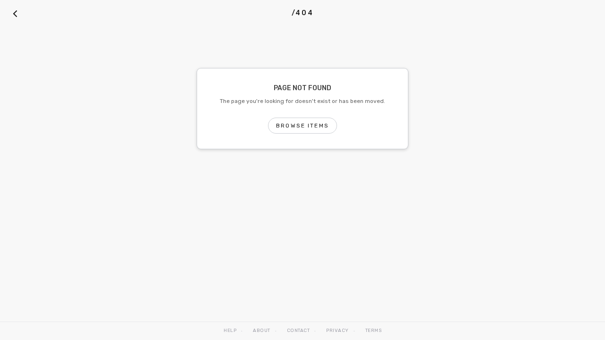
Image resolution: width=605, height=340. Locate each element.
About (261, 330)
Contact (298, 330)
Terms (373, 330)
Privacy (337, 330)
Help (230, 330)
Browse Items (302, 125)
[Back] (15, 13)
